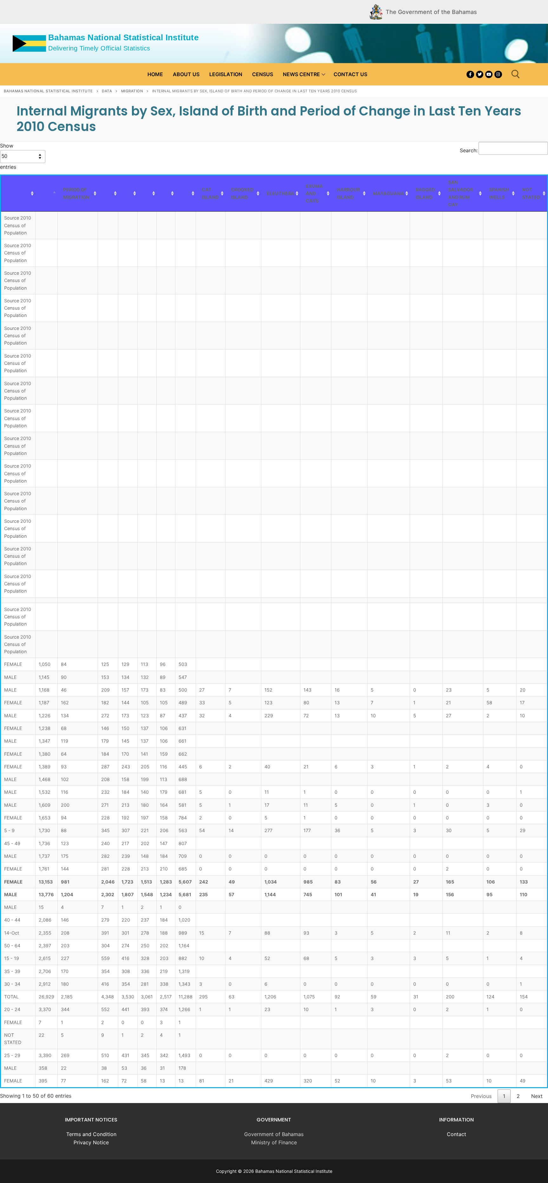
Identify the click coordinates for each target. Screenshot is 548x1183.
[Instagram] (498, 74)
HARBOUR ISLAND (348, 193)
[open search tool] (515, 74)
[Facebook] (470, 74)
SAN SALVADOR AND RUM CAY (460, 193)
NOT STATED (531, 193)
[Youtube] (489, 74)
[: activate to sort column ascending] (18, 193)
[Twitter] (479, 74)
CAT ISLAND (210, 193)
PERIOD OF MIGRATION (76, 193)
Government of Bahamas (273, 1134)
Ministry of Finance (274, 1142)
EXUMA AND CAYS (314, 193)
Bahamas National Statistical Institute (123, 37)
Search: (469, 150)
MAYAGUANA (388, 193)
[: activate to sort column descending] (46, 193)
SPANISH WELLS (499, 193)
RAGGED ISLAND (425, 193)
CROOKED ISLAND (242, 193)
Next (537, 1096)
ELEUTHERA (280, 193)
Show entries (8, 156)
